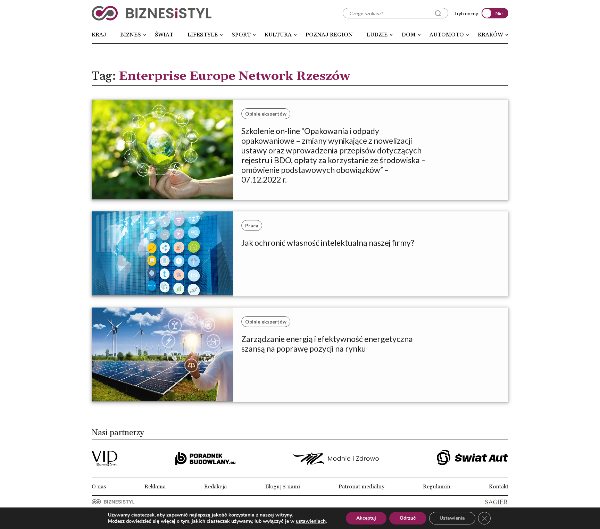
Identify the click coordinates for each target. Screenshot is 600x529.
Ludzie (377, 34)
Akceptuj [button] (366, 518)
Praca (251, 225)
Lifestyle (203, 34)
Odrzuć (408, 518)
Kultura (278, 34)
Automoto (447, 34)
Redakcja (215, 486)
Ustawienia (452, 518)
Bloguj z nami (282, 486)
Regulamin (436, 486)
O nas (99, 486)
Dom (409, 34)
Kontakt (498, 486)
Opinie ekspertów (265, 114)
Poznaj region (329, 34)
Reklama (155, 486)
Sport (241, 34)
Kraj (99, 34)
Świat (164, 34)
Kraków (490, 34)
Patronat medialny (361, 486)
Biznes (130, 34)
